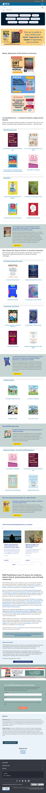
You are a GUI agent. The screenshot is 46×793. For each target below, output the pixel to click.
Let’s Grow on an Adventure (33, 398)
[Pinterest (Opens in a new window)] (26, 781)
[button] (3, 44)
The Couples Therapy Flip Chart (12, 280)
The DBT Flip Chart (20, 602)
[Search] (42, 7)
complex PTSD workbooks (19, 592)
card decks (39, 599)
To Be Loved (21, 624)
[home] (6, 4)
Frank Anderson (36, 586)
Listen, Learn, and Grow (33, 418)
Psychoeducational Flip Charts (13, 261)
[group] (2, 527)
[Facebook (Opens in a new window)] (17, 781)
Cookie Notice (34, 788)
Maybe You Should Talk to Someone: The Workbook (12, 197)
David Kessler (17, 587)
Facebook (23, 753)
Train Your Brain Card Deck (12, 346)
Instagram (23, 751)
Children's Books (9, 380)
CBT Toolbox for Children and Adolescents (12, 218)
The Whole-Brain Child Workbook (33, 218)
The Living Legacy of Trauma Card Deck (33, 325)
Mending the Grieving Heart (33, 490)
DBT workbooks (29, 590)
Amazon (21, 627)
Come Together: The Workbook (33, 170)
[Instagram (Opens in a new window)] (20, 781)
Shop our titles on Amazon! (10, 742)
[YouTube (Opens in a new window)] (29, 781)
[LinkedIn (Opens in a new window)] (22, 781)
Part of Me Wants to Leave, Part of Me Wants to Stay (12, 149)
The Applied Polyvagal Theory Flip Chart (33, 280)
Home (3, 10)
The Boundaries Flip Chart (12, 299)
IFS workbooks (37, 590)
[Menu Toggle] (42, 4)
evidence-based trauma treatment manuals (30, 593)
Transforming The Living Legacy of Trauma (33, 196)
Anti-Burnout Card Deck (23, 605)
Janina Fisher (10, 587)
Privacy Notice (37, 787)
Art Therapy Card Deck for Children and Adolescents (13, 326)
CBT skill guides (6, 592)
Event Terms (32, 787)
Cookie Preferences (40, 788)
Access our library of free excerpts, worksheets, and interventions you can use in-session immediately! (23, 634)
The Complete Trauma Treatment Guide (19, 612)
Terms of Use (27, 787)
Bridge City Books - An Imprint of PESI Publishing (19, 450)
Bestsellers (7, 178)
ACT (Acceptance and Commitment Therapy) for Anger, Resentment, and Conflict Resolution (12, 170)
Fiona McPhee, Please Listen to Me (13, 398)
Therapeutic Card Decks (11, 306)
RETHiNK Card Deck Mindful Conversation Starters (33, 347)
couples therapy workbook (10, 593)
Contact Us (8, 775)
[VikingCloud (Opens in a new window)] (6, 789)
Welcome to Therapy (13, 418)
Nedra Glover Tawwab (28, 587)
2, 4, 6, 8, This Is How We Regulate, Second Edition (33, 149)
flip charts (32, 599)
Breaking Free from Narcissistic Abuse (12, 490)
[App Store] (34, 784)
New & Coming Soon (10, 130)
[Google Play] (40, 784)
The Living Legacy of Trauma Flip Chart (33, 299)
